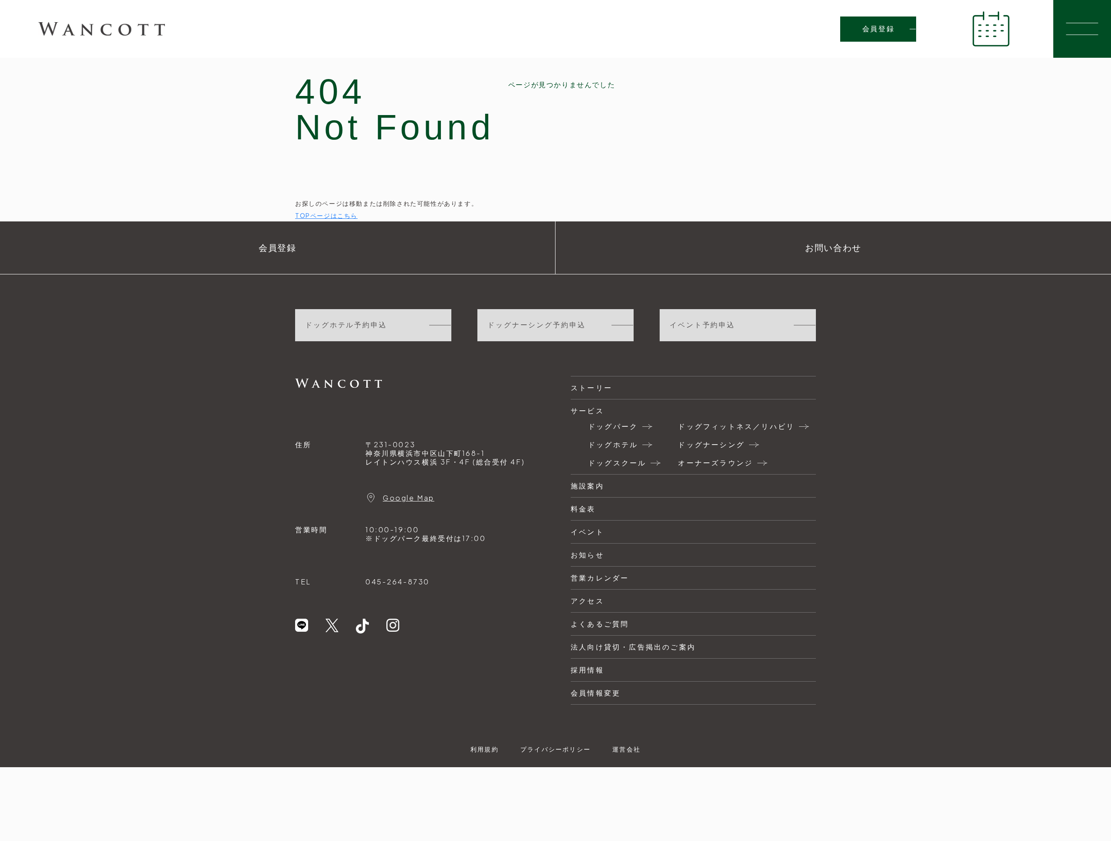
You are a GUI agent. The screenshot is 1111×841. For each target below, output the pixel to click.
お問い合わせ (833, 248)
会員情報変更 (596, 692)
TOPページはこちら (326, 215)
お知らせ (587, 554)
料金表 (583, 508)
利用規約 (484, 749)
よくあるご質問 (600, 623)
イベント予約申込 (702, 325)
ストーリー (591, 387)
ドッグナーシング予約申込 (536, 325)
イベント (587, 531)
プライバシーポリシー (555, 749)
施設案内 (587, 485)
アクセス (587, 600)
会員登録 (878, 29)
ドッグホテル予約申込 (346, 325)
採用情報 (587, 669)
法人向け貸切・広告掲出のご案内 (633, 646)
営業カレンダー (600, 577)
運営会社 (626, 749)
